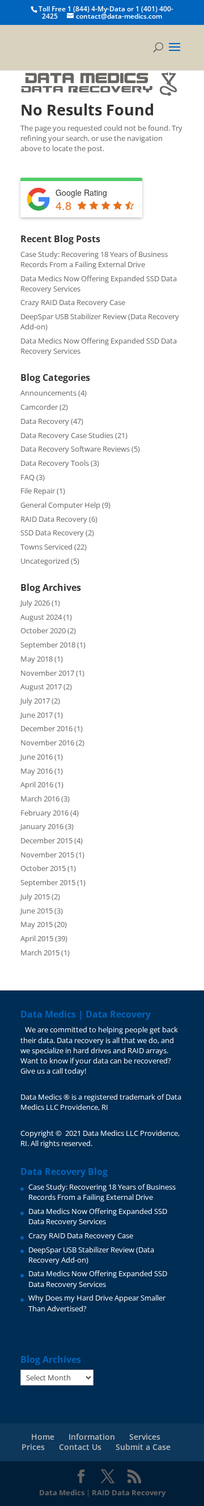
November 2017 (47, 673)
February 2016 (44, 813)
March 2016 (40, 798)
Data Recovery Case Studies (66, 435)
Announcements (48, 393)
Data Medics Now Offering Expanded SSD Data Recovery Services (97, 1216)
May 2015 (36, 924)
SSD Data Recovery (52, 532)
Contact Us (80, 1446)
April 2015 (36, 938)
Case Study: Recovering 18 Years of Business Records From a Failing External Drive (94, 259)
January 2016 (41, 826)
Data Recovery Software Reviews (75, 449)
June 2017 (36, 715)
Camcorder (39, 407)
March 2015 (40, 952)
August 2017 (41, 686)
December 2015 (46, 840)
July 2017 (35, 701)
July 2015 (35, 896)
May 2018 (36, 659)
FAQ (27, 477)
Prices (33, 1446)
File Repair (37, 491)
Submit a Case (143, 1446)
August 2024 (41, 617)
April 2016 (36, 784)
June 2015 (36, 911)
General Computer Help (60, 505)
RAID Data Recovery (53, 519)
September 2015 (47, 882)
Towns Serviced (46, 547)
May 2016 (36, 771)
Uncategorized (44, 561)
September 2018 (47, 645)
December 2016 (46, 728)
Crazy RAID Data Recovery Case (72, 302)
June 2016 (36, 757)
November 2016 (47, 742)
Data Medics (61, 1492)
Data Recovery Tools (54, 463)
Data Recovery (44, 421)
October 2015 (43, 868)
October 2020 (43, 630)
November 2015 (47, 854)
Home (42, 1436)
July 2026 (35, 603)
